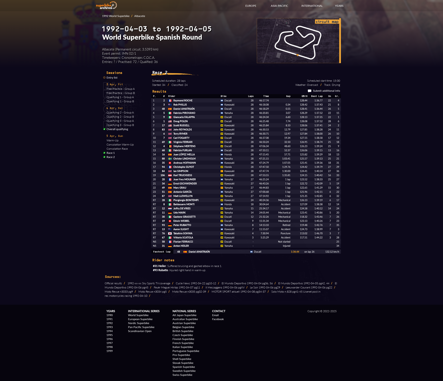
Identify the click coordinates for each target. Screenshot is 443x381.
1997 (109, 343)
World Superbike (138, 315)
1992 (109, 323)
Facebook (218, 319)
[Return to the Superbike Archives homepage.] (106, 8)
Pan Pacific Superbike (141, 327)
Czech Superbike (183, 335)
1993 (109, 327)
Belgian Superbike (183, 327)
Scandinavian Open (140, 331)
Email (215, 315)
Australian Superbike (185, 319)
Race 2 (111, 157)
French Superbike (183, 343)
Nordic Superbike (138, 323)
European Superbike (140, 319)
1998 (109, 347)
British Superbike (183, 331)
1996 (109, 339)
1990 (109, 315)
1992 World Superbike (115, 16)
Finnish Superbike (183, 339)
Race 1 (111, 153)
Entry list (112, 77)
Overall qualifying (117, 129)
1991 (109, 319)
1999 (109, 351)
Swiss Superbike (182, 375)
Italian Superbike (183, 347)
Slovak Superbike (183, 363)
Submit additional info (326, 91)
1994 (109, 331)
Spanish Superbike (184, 367)
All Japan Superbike (184, 315)
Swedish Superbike (184, 371)
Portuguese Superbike (186, 351)
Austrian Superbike (184, 323)
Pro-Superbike (181, 355)
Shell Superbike (182, 359)
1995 (109, 335)
